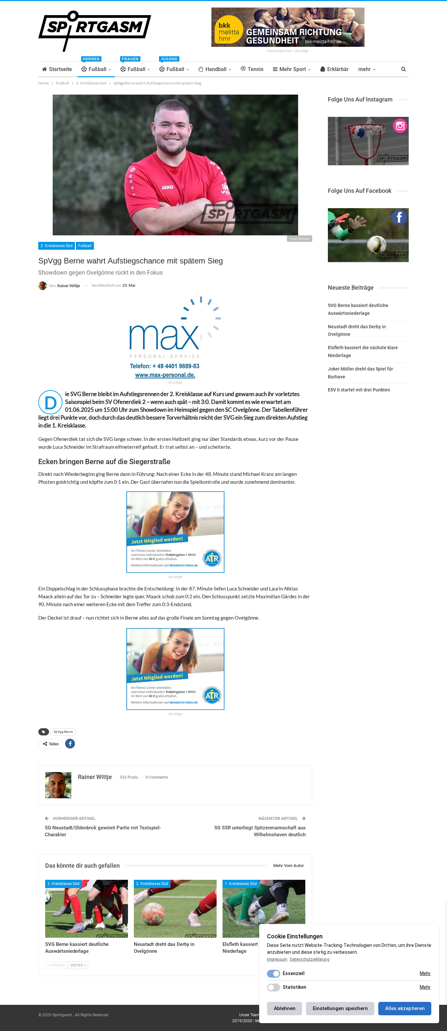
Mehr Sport (292, 69)
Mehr (425, 973)
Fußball (94, 67)
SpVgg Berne (63, 731)
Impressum (277, 959)
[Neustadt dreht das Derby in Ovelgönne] (175, 909)
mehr (364, 69)
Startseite (60, 69)
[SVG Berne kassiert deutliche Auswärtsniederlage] (86, 909)
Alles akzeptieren (405, 1008)
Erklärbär (338, 69)
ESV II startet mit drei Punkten (359, 389)
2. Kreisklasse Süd (57, 246)
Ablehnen (284, 1008)
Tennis (255, 69)
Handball (216, 69)
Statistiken (294, 987)
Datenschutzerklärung (310, 959)
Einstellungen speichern (340, 1008)
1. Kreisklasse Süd (241, 883)
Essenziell (294, 973)
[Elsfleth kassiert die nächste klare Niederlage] (264, 909)
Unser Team (249, 1015)
